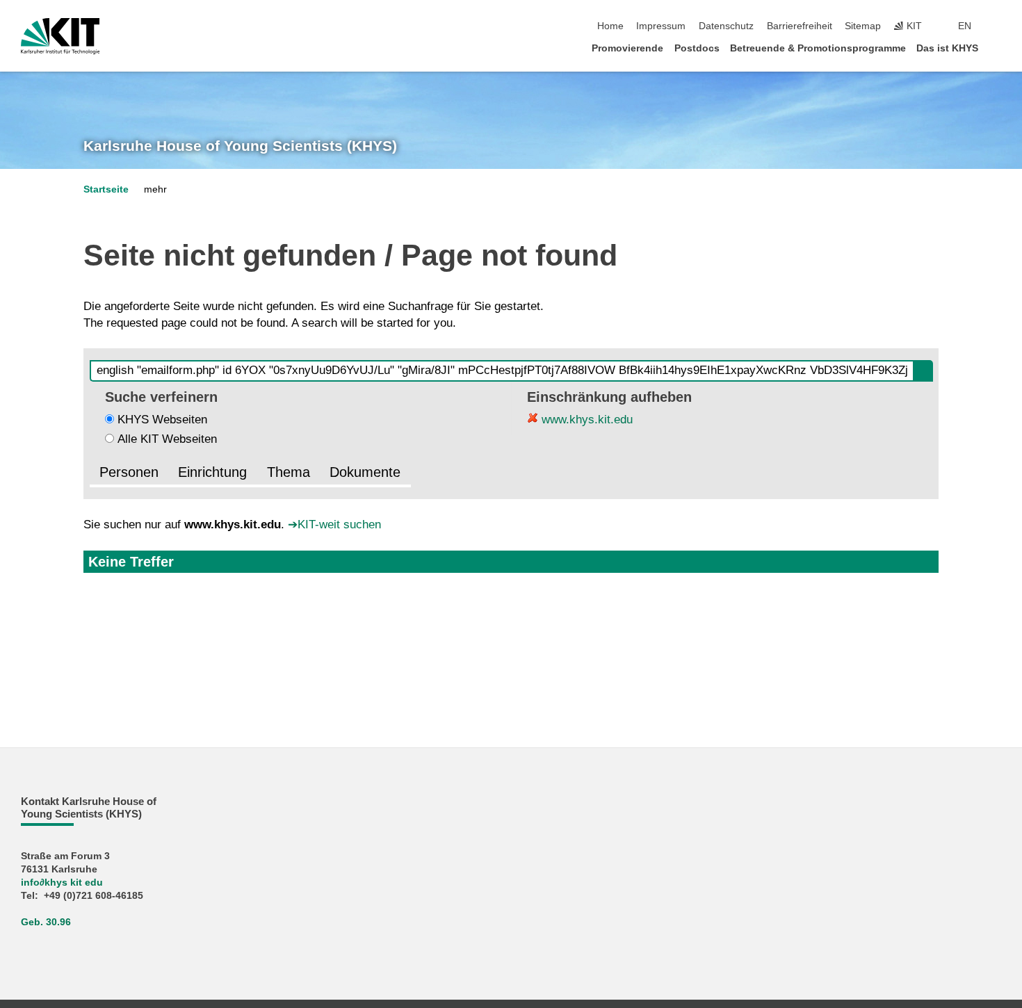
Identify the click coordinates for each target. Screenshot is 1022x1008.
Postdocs (697, 48)
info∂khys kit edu (62, 882)
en (964, 26)
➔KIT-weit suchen (334, 524)
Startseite (106, 189)
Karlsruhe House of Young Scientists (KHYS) (240, 146)
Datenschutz (726, 26)
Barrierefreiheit (799, 26)
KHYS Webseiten (162, 419)
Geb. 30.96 (46, 922)
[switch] (997, 26)
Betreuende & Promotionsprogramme (818, 48)
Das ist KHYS (947, 48)
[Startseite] (997, 48)
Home (610, 26)
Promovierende (627, 48)
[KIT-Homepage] (60, 36)
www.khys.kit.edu (585, 419)
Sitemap (863, 26)
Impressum (661, 26)
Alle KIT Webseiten (167, 439)
